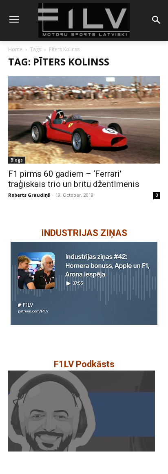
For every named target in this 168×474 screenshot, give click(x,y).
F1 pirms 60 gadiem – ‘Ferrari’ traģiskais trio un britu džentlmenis (73, 179)
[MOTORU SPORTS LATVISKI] (83, 20)
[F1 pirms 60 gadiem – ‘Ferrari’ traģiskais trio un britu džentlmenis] (84, 120)
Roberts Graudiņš (29, 195)
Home (15, 49)
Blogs (17, 160)
